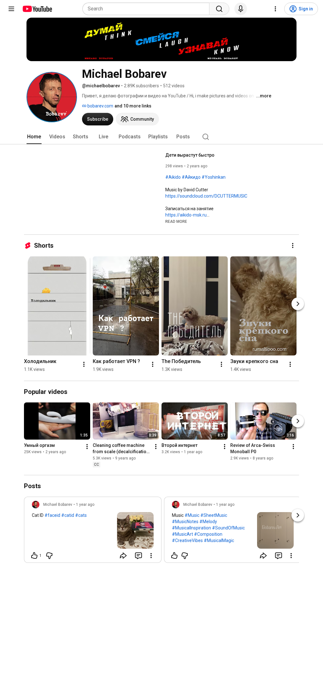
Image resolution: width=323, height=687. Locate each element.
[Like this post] (174, 556)
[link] (93, 532)
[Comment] (138, 555)
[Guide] (11, 9)
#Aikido (173, 177)
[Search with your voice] (240, 9)
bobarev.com (99, 105)
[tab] (34, 136)
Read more (176, 221)
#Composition (208, 534)
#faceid (52, 515)
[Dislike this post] (49, 556)
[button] (176, 221)
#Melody (208, 521)
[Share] (123, 555)
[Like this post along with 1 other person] (34, 556)
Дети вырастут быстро (189, 155)
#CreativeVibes (187, 540)
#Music (192, 515)
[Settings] (275, 9)
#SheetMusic (213, 515)
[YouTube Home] (37, 9)
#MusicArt (182, 534)
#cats (81, 515)
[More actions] (292, 245)
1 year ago (85, 504)
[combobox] (148, 9)
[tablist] (161, 136)
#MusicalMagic (219, 540)
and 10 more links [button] (133, 105)
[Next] (297, 303)
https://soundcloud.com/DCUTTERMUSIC (206, 196)
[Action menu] (151, 555)
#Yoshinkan (214, 177)
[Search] (219, 9)
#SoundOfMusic (228, 527)
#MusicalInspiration (191, 527)
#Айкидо (191, 177)
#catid (67, 515)
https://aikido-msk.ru (186, 214)
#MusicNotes (185, 521)
